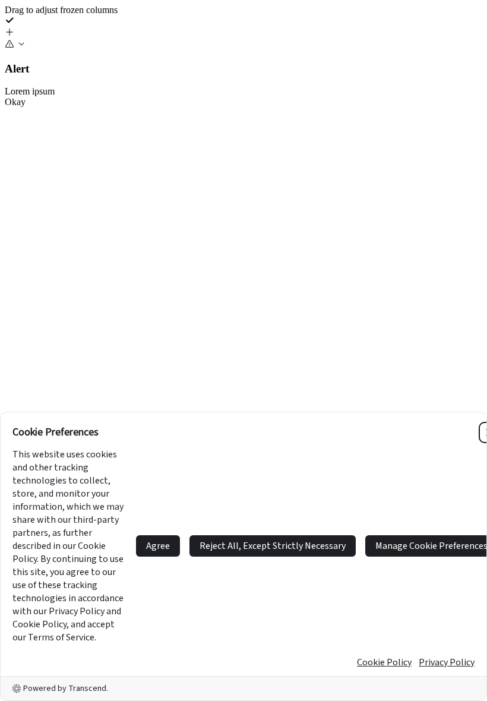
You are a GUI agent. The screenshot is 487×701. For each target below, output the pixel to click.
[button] (243, 33)
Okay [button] (15, 102)
